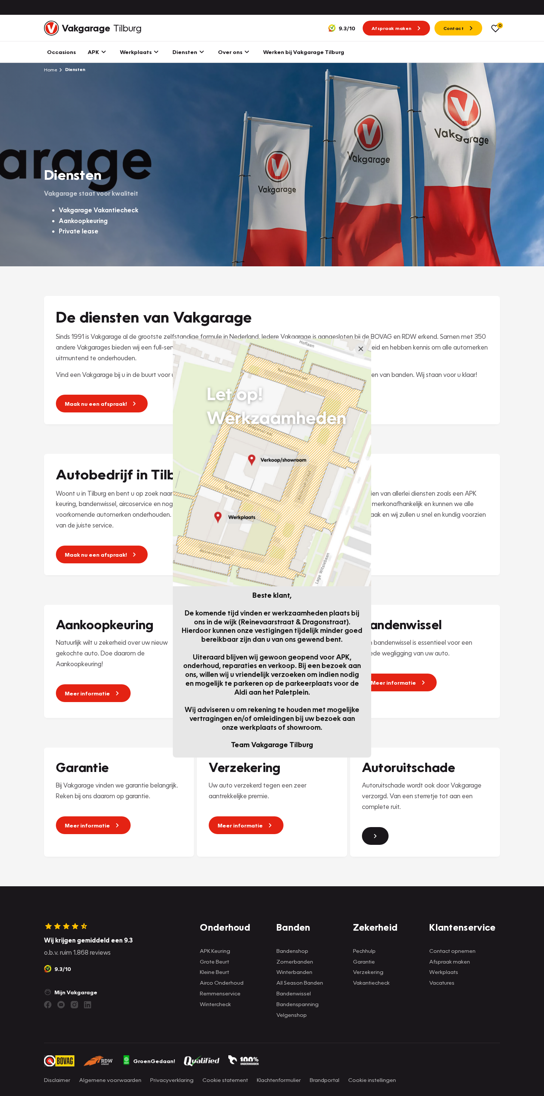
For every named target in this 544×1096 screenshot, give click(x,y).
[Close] (361, 349)
